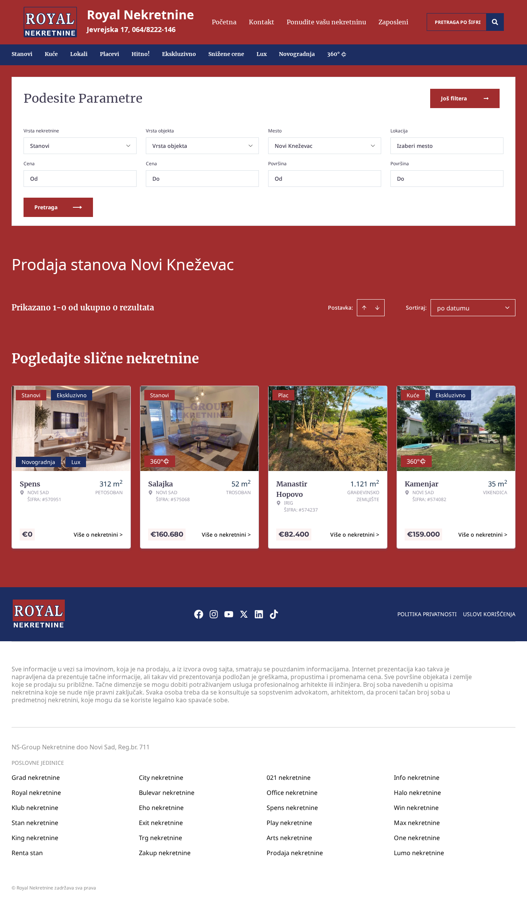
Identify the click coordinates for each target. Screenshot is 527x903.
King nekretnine (35, 838)
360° (333, 54)
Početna (224, 22)
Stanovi (22, 54)
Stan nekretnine (35, 822)
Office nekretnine (292, 792)
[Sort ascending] (364, 308)
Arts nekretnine (289, 838)
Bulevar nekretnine (166, 792)
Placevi (109, 54)
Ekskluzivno (179, 54)
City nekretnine (161, 777)
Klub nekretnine (35, 807)
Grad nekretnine (36, 777)
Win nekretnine (416, 807)
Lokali (79, 54)
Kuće (51, 54)
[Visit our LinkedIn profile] (259, 614)
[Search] (495, 22)
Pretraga (45, 207)
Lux (262, 54)
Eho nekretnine (161, 807)
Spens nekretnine (292, 807)
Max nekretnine (417, 822)
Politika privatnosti (427, 614)
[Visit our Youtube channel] (228, 614)
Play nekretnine (289, 822)
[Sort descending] (377, 308)
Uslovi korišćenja (489, 614)
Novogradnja (297, 54)
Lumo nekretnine (419, 853)
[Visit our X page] (243, 614)
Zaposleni (393, 22)
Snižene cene (226, 54)
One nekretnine (417, 838)
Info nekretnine (416, 777)
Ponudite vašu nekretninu (326, 22)
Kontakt (261, 22)
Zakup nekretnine (165, 853)
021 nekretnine (289, 777)
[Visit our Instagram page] (213, 614)
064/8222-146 (154, 29)
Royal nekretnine (36, 792)
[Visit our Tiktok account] (274, 614)
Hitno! (141, 54)
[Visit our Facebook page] (198, 614)
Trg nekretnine (160, 838)
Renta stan (27, 853)
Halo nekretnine (417, 792)
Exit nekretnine (161, 822)
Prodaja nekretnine (295, 853)
